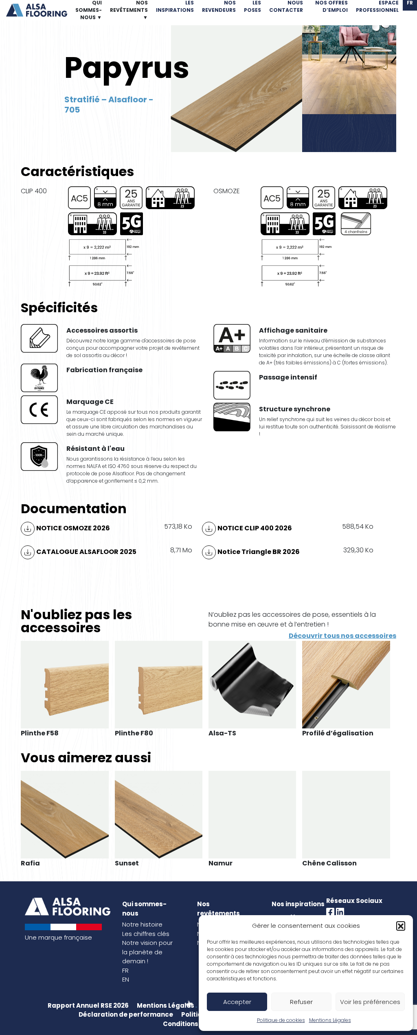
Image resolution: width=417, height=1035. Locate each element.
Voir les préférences (370, 1001)
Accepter (237, 1001)
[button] (401, 926)
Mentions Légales (330, 1020)
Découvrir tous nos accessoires (342, 635)
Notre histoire (142, 924)
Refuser (301, 1001)
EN (125, 979)
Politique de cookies (281, 1020)
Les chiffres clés (145, 933)
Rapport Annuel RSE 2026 (88, 1005)
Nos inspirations (298, 904)
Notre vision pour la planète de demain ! (147, 951)
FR (125, 970)
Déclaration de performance (126, 1014)
